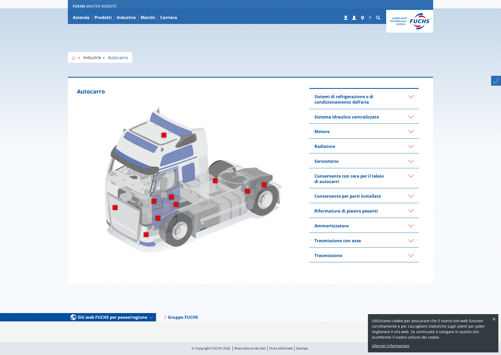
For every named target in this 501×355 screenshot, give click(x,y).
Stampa (302, 348)
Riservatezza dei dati (250, 348)
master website (73, 57)
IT (370, 17)
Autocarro (117, 57)
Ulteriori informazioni (390, 345)
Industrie (91, 57)
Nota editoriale (281, 348)
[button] (354, 18)
